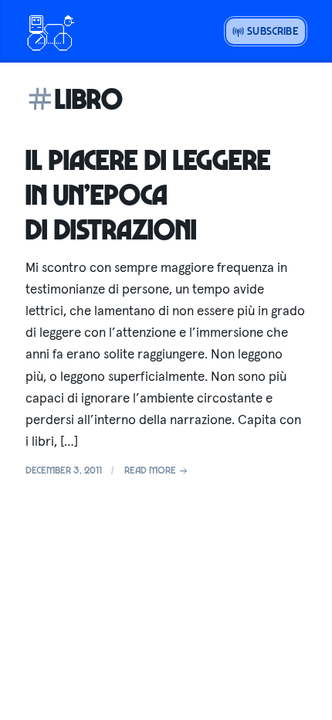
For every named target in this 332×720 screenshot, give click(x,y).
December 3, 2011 (63, 470)
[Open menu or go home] (50, 31)
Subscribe (271, 30)
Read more (151, 470)
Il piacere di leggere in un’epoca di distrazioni (148, 193)
